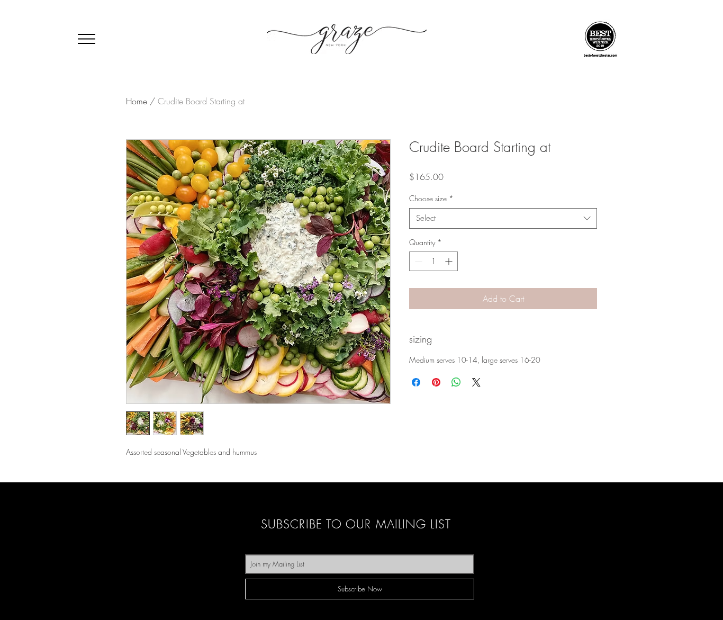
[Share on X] (476, 382)
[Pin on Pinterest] (436, 382)
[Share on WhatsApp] (456, 382)
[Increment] (449, 261)
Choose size (431, 198)
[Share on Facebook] (416, 382)
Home (136, 101)
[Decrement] (417, 261)
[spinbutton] (433, 261)
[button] (86, 39)
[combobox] (503, 218)
